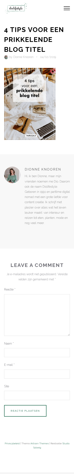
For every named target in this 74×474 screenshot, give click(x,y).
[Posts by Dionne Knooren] (6, 57)
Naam (9, 343)
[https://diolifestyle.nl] (27, 231)
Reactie (9, 289)
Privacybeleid (12, 443)
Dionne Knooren (23, 57)
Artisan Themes (39, 443)
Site (6, 386)
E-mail (9, 364)
